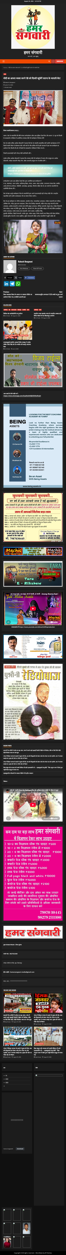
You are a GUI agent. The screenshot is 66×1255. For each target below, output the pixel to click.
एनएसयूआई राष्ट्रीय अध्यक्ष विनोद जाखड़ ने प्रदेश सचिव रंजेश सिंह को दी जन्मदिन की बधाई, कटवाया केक (17, 344)
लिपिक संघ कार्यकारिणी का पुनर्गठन (12, 313)
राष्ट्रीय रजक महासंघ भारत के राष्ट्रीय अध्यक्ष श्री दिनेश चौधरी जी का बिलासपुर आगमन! (47, 314)
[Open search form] (49, 61)
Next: (49, 294)
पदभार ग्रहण (14, 309)
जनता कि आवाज (13, 335)
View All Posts (37, 268)
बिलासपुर (19, 309)
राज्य (5, 74)
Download (20, 1149)
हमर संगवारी (33, 52)
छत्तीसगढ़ (5, 309)
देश (9, 309)
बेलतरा (26, 335)
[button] (3, 61)
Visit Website (24, 268)
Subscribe (60, 61)
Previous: (17, 294)
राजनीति (24, 309)
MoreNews (39, 1253)
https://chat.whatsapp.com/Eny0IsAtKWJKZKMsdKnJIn (22, 396)
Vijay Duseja (8, 1022)
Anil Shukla (7, 316)
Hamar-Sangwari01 (8, 1149)
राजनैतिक (11, 337)
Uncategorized (9, 1010)
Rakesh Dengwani (10, 82)
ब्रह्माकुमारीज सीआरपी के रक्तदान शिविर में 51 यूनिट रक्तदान (18, 773)
